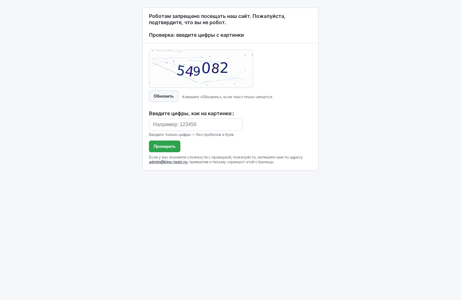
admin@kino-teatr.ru (168, 161)
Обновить (164, 96)
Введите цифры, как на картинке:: (191, 113)
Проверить (165, 146)
